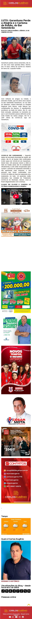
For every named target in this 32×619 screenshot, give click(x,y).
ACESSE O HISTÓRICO (10, 581)
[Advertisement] (16, 255)
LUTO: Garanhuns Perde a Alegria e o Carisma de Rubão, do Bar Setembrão (16, 24)
